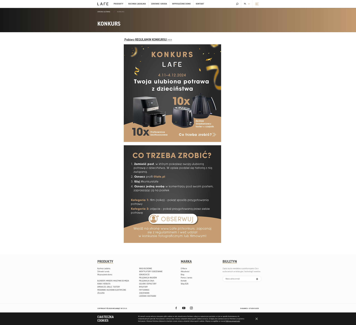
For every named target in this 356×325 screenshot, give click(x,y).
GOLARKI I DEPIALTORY (147, 284)
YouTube (184, 308)
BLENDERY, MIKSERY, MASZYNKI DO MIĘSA (113, 281)
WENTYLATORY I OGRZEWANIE (151, 271)
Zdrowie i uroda (159, 4)
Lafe (102, 4)
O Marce (184, 268)
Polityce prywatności (233, 321)
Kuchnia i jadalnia (137, 4)
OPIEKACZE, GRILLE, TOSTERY (108, 287)
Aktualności (185, 271)
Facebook (176, 308)
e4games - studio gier (249, 308)
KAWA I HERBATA (103, 284)
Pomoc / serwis (186, 278)
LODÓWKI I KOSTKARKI (147, 296)
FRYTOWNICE (144, 290)
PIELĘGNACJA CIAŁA (146, 281)
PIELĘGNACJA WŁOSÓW (148, 278)
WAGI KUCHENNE (145, 268)
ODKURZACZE (144, 275)
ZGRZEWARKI (144, 293)
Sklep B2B (184, 284)
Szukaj (237, 4)
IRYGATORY (143, 287)
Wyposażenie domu (181, 4)
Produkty (118, 4)
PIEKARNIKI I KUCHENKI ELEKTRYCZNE (111, 290)
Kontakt (200, 4)
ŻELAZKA (101, 293)
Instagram (191, 308)
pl (245, 4)
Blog (182, 275)
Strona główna (103, 12)
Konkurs (120, 12)
